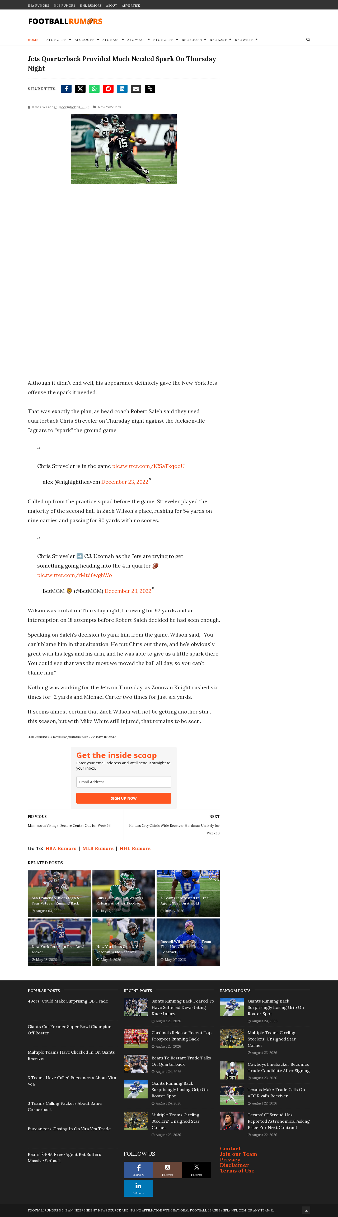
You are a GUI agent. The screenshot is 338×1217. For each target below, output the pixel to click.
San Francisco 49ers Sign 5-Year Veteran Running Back (56, 901)
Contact (230, 1148)
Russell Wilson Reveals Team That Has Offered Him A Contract (186, 946)
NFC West (244, 40)
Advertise (131, 5)
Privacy (230, 1159)
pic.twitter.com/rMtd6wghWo (74, 575)
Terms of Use (237, 1170)
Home (33, 40)
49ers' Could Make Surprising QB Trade (68, 1001)
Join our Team (238, 1154)
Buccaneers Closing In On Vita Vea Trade (69, 1128)
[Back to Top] (306, 1210)
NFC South (192, 40)
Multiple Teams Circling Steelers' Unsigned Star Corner (176, 1121)
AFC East (110, 40)
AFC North (56, 40)
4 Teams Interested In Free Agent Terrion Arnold (185, 901)
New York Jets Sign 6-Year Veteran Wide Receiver (119, 949)
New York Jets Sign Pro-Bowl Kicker (58, 949)
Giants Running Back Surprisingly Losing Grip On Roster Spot (180, 1089)
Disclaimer (234, 1165)
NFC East (218, 40)
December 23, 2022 (124, 481)
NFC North (163, 40)
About (111, 5)
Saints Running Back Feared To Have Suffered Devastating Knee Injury (183, 1007)
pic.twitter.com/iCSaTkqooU (148, 466)
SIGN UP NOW (124, 798)
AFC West (136, 40)
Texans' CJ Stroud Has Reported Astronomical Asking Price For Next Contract (279, 1121)
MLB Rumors (64, 5)
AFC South (85, 40)
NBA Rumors (38, 5)
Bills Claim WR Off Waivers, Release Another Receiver (120, 901)
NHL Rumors (90, 5)
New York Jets (109, 107)
